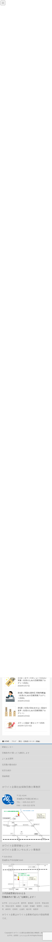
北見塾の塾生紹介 (9, 764)
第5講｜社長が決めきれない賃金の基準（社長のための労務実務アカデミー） (32, 710)
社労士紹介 (6, 770)
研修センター (7, 747)
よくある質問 (7, 758)
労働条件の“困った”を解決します (15, 752)
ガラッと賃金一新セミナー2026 (31, 723)
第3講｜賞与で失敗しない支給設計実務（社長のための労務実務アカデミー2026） (32, 680)
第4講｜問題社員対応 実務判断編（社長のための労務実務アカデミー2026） (32, 695)
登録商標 (5, 776)
